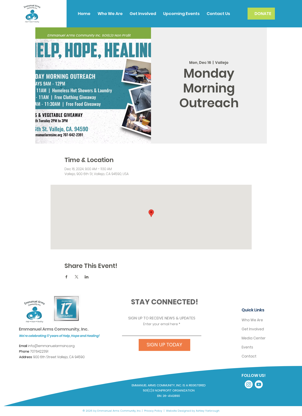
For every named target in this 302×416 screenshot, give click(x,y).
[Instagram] (249, 384)
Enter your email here (160, 324)
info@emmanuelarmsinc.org (51, 346)
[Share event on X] (76, 276)
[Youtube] (259, 384)
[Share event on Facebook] (66, 276)
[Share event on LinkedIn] (87, 276)
